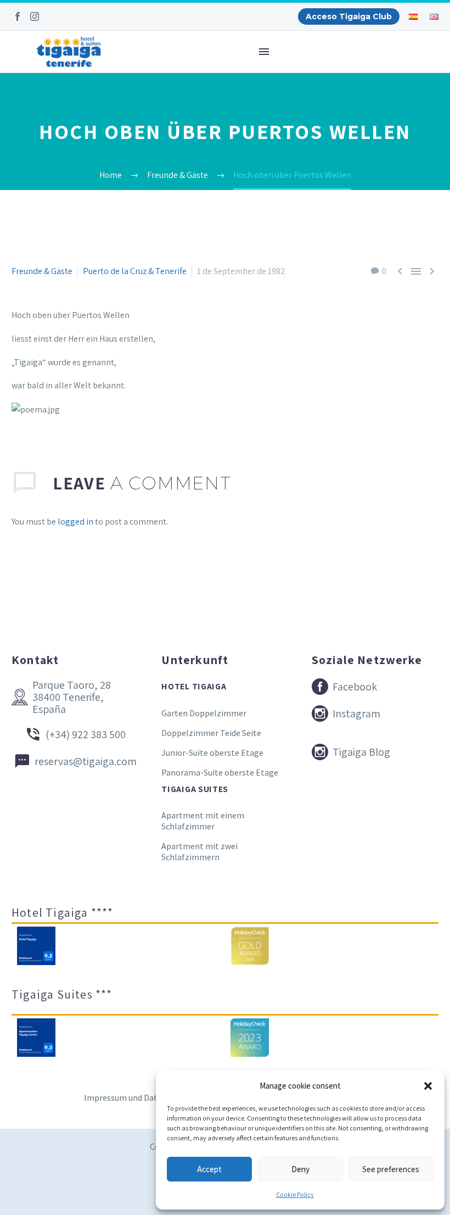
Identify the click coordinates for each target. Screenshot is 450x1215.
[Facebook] (17, 16)
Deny (300, 1169)
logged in (75, 521)
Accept (209, 1169)
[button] (428, 1085)
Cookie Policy (295, 1194)
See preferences (390, 1169)
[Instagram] (34, 16)
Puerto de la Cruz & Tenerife (135, 271)
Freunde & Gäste (42, 271)
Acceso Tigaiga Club (349, 16)
